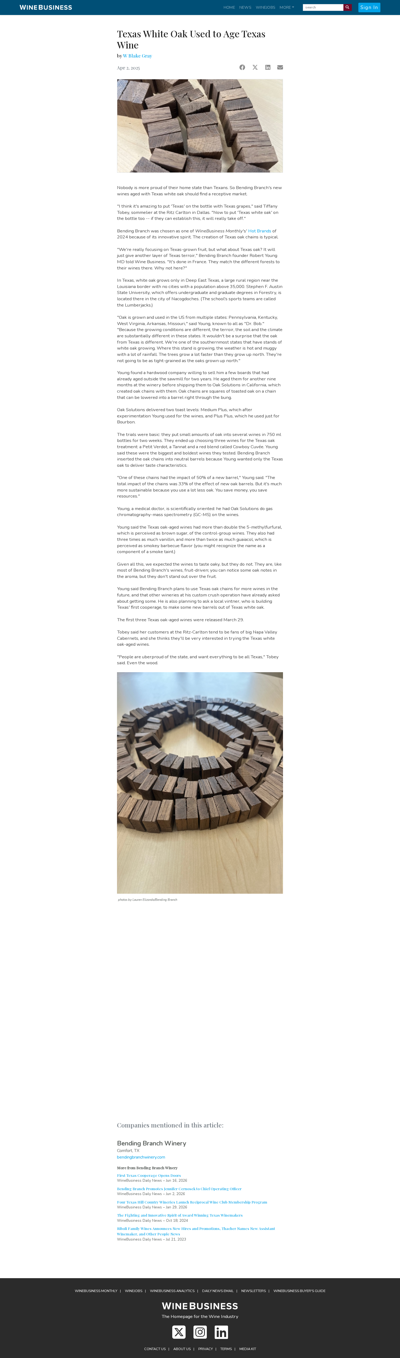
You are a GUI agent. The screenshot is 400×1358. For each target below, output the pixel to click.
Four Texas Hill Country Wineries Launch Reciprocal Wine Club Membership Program (192, 1201)
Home (229, 7)
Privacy (205, 1349)
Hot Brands (259, 231)
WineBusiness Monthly (96, 1291)
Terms (226, 1349)
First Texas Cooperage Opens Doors (149, 1175)
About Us (182, 1349)
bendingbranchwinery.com (141, 1157)
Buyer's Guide (299, 1291)
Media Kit (247, 1349)
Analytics (172, 1291)
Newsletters (253, 1291)
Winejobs (265, 7)
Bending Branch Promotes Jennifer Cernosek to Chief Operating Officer (179, 1188)
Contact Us (155, 1349)
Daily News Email (218, 1291)
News (245, 7)
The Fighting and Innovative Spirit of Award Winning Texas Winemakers (180, 1214)
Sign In (369, 7)
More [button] (285, 7)
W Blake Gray (137, 56)
